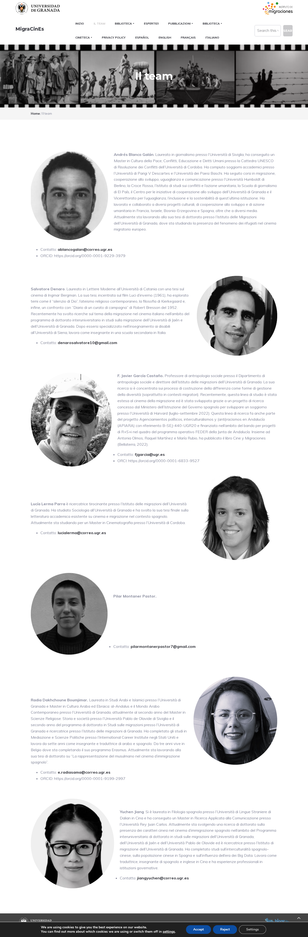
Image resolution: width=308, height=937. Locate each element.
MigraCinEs (29, 29)
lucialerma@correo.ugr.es (82, 532)
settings (169, 932)
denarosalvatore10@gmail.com (87, 342)
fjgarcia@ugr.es (150, 454)
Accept (198, 929)
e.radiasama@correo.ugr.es (84, 772)
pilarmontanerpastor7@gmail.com (163, 646)
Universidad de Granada (38, 8)
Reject (225, 929)
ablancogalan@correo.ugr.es (85, 249)
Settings (252, 929)
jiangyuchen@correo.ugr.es (163, 878)
